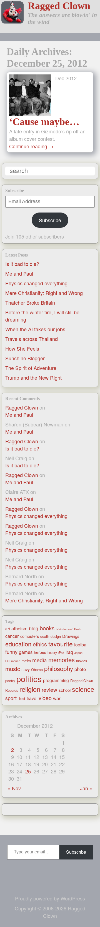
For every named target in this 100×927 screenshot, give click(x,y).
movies (81, 660)
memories (61, 659)
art (7, 628)
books (47, 628)
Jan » (86, 788)
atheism (19, 628)
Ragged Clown (59, 5)
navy (25, 669)
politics (29, 678)
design (56, 636)
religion (29, 689)
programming (56, 680)
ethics (40, 644)
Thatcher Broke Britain (30, 302)
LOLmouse (12, 661)
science (83, 689)
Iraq (69, 652)
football (81, 644)
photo (80, 669)
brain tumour (64, 629)
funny (11, 651)
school (65, 690)
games (25, 652)
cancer (12, 636)
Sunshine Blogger (25, 358)
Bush (77, 629)
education (18, 643)
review (49, 689)
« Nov (14, 788)
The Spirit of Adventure (30, 367)
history (52, 652)
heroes (40, 652)
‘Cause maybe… (44, 121)
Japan (78, 653)
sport (11, 698)
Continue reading (31, 146)
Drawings (70, 636)
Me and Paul (19, 273)
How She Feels (22, 348)
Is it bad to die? (22, 263)
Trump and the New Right (33, 377)
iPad (61, 652)
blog (33, 628)
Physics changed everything (36, 283)
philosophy (58, 668)
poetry (10, 680)
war (57, 698)
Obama (37, 669)
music (12, 668)
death (44, 636)
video (45, 698)
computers (29, 636)
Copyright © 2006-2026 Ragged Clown (50, 912)
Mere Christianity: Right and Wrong (44, 292)
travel (32, 698)
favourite (60, 643)
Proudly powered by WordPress (50, 898)
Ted (21, 698)
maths (26, 660)
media (39, 660)
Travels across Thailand (31, 338)
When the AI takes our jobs (35, 329)
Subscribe (50, 220)
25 (28, 771)
